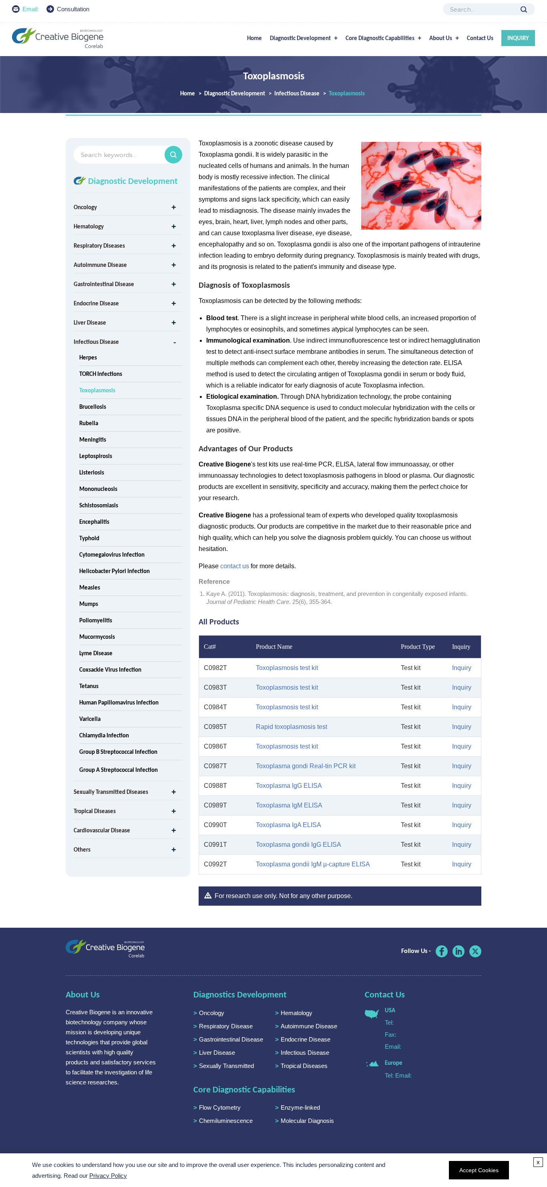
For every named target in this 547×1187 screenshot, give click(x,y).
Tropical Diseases (95, 811)
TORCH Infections (100, 373)
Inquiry (518, 38)
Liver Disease (90, 322)
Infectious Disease (297, 93)
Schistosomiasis (98, 505)
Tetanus (89, 686)
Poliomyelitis (95, 620)
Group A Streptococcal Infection (118, 769)
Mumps (88, 604)
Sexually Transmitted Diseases (111, 791)
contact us (234, 566)
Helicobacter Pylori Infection (114, 571)
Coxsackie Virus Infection (110, 669)
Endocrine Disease (96, 303)
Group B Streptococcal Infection (118, 751)
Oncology (85, 207)
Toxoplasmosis (97, 390)
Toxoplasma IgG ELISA (289, 785)
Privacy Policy (108, 1175)
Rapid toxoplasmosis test (291, 726)
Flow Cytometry (220, 1107)
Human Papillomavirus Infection (119, 702)
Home (254, 38)
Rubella (88, 423)
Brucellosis (92, 406)
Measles (89, 587)
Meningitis (92, 439)
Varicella (90, 719)
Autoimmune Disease (100, 264)
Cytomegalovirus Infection (112, 554)
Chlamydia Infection (104, 735)
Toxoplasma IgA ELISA (288, 825)
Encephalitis (94, 521)
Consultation (73, 9)
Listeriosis (91, 472)
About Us (440, 38)
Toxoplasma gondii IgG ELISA (298, 844)
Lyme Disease (96, 653)
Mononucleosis (98, 489)
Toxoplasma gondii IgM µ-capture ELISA (313, 864)
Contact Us (480, 38)
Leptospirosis (95, 456)
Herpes (88, 357)
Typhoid (89, 538)
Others (82, 849)
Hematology (89, 226)
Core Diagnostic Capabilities (380, 38)
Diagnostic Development (300, 38)
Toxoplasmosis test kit (287, 667)
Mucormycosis (97, 636)
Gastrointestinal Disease (104, 284)
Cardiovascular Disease (102, 830)
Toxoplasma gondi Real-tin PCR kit (306, 766)
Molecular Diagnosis (307, 1120)
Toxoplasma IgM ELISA (289, 805)
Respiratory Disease (226, 1026)
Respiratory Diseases (99, 245)
